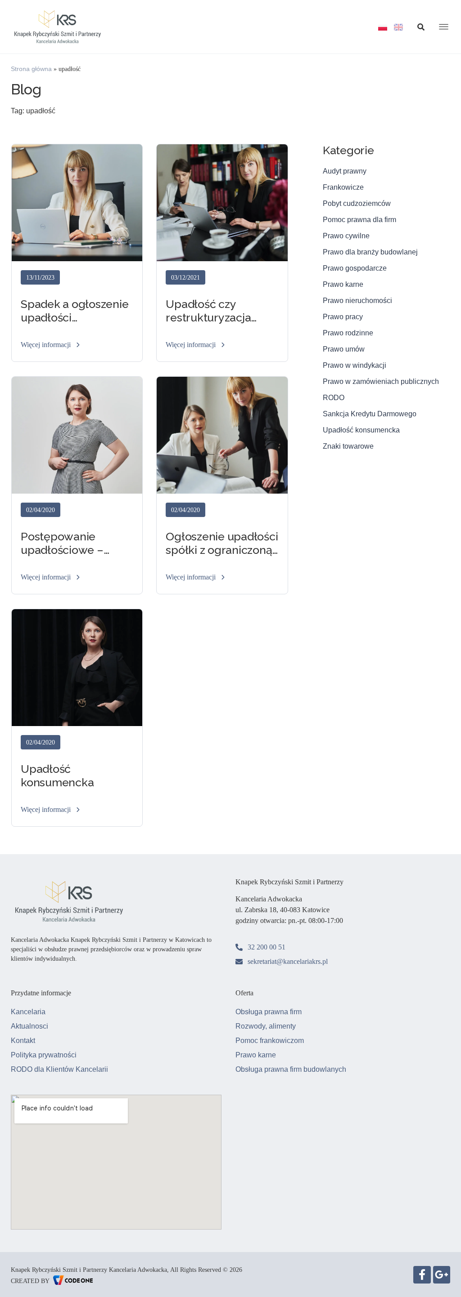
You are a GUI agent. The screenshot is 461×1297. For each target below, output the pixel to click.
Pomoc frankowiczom (269, 1040)
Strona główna (31, 69)
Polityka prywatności (44, 1055)
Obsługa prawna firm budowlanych (290, 1069)
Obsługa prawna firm (268, 1012)
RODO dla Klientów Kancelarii (59, 1069)
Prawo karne (255, 1055)
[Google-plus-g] (441, 1274)
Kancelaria (28, 1012)
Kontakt (23, 1040)
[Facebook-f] (421, 1274)
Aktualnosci (29, 1026)
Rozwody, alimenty (265, 1026)
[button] (51, 345)
